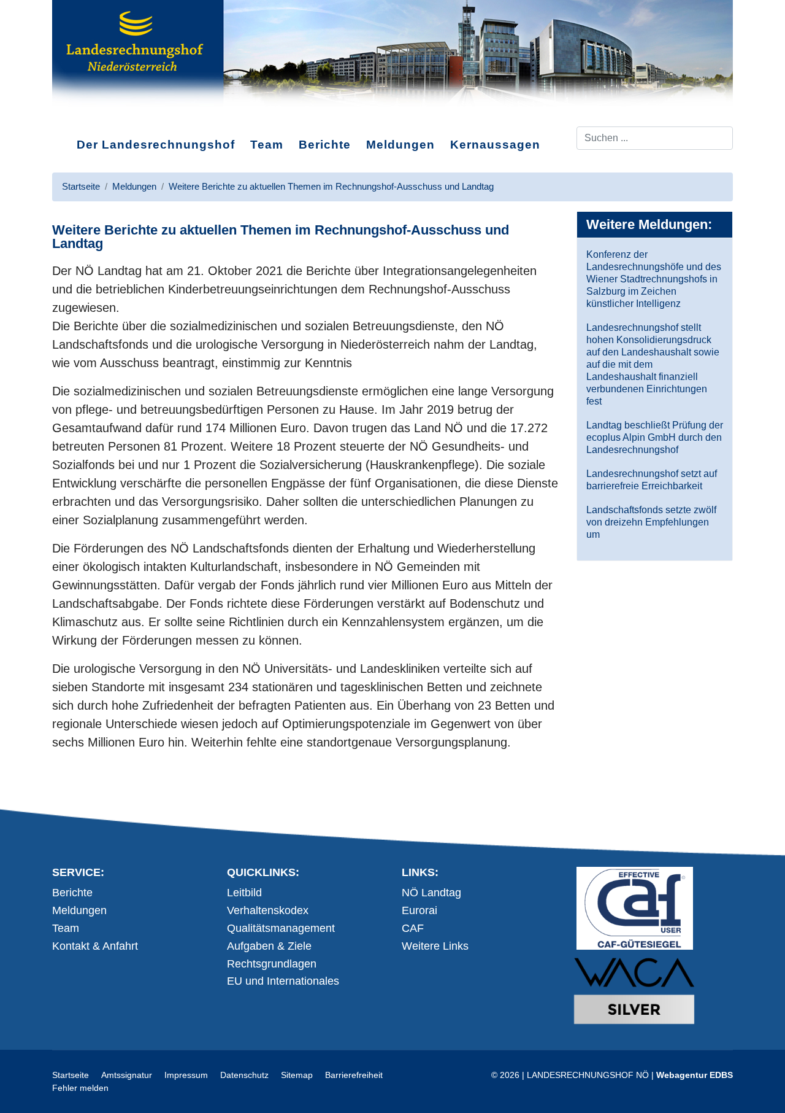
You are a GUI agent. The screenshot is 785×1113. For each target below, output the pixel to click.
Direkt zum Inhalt (98, 116)
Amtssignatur (126, 1075)
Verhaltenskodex (267, 910)
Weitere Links (435, 946)
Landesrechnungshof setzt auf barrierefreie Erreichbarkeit (651, 479)
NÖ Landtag (431, 892)
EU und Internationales (283, 981)
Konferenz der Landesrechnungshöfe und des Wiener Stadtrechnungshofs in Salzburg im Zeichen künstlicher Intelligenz (653, 279)
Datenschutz (244, 1075)
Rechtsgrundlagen (271, 964)
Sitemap (297, 1075)
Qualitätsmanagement (281, 928)
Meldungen (400, 144)
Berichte (325, 144)
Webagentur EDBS (694, 1075)
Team (266, 144)
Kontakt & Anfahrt (95, 946)
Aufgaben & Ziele (269, 946)
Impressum (186, 1075)
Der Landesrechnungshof (156, 144)
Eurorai (419, 910)
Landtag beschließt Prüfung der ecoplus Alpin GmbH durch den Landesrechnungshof (654, 437)
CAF (413, 928)
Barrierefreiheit (354, 1075)
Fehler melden (80, 1088)
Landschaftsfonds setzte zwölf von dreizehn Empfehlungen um (651, 522)
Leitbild (244, 892)
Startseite (70, 1075)
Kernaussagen (495, 144)
